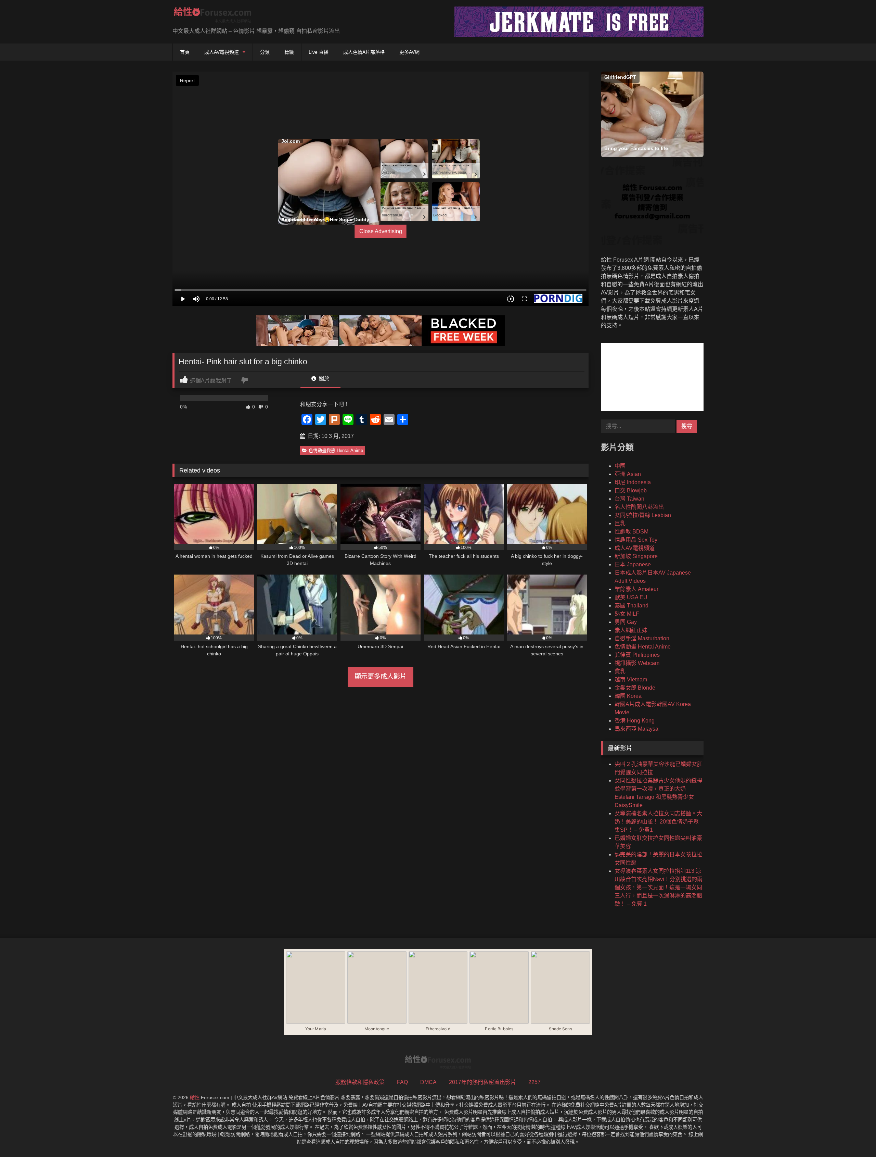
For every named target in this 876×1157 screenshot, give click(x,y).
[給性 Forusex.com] (212, 16)
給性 (194, 1097)
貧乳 (620, 671)
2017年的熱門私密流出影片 (482, 1082)
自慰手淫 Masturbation (642, 638)
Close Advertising (380, 231)
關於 (323, 378)
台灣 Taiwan (629, 499)
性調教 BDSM (631, 532)
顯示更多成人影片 (381, 676)
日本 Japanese (633, 564)
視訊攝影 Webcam (637, 663)
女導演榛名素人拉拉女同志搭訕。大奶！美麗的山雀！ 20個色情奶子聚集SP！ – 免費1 (658, 821)
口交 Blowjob (631, 490)
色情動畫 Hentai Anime (643, 647)
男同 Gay (626, 622)
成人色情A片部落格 (364, 52)
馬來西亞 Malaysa (636, 729)
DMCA (428, 1082)
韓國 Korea (628, 696)
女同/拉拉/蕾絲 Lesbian (643, 515)
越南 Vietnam (631, 679)
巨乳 (620, 523)
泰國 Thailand (631, 605)
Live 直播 (318, 52)
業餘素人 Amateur (636, 589)
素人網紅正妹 (631, 630)
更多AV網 (409, 52)
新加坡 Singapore (636, 556)
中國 (620, 466)
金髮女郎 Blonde (635, 688)
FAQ (402, 1082)
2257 (534, 1082)
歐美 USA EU (631, 597)
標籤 (289, 52)
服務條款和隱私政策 (360, 1082)
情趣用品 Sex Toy (636, 540)
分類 (265, 52)
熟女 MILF (627, 614)
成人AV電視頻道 (221, 52)
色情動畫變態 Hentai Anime (336, 450)
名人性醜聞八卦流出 (639, 507)
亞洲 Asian (628, 474)
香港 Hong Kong (635, 721)
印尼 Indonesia (633, 482)
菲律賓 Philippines (637, 655)
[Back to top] (854, 1136)
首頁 (185, 52)
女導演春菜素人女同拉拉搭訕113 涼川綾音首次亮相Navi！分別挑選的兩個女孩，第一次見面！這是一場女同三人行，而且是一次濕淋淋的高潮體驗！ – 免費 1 (659, 887)
